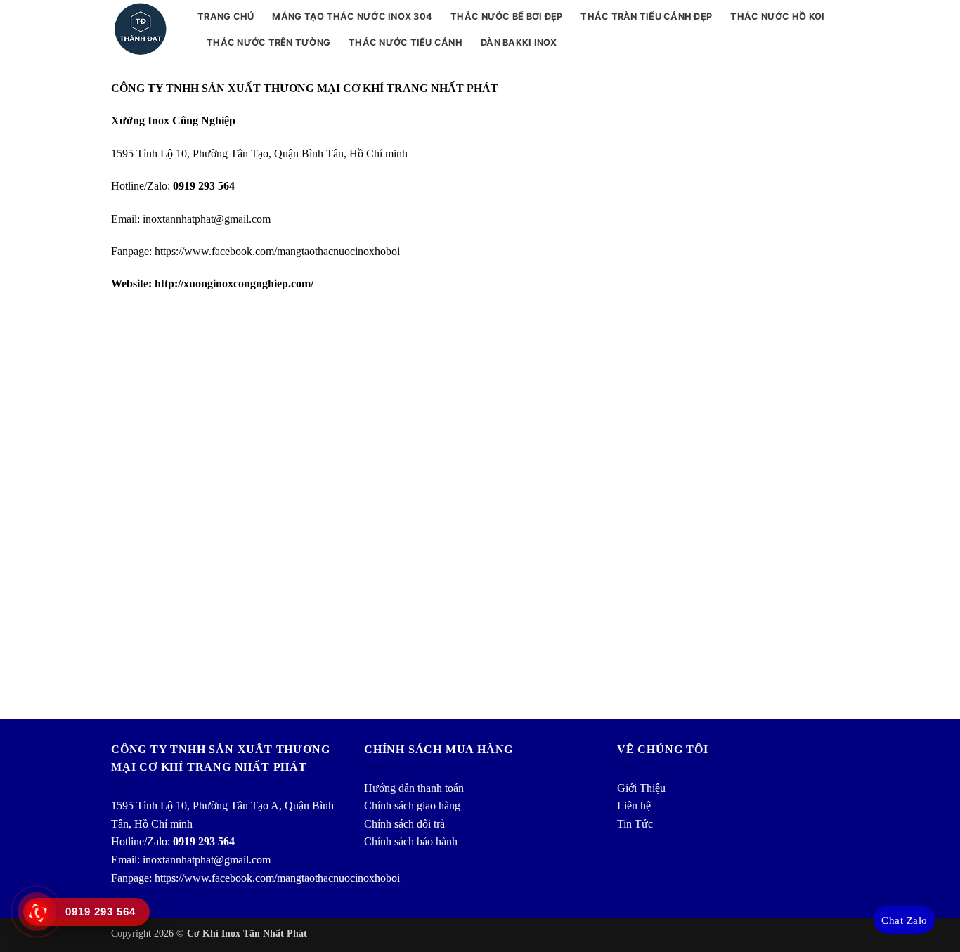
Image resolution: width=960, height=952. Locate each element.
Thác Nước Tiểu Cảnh (405, 42)
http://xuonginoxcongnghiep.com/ (232, 283)
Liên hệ (634, 805)
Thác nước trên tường (268, 42)
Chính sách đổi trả (404, 824)
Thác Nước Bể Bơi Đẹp (506, 16)
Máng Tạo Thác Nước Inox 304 (352, 16)
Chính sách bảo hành (411, 841)
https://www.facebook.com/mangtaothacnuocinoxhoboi (277, 251)
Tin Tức (635, 824)
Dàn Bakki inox (519, 42)
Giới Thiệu (641, 788)
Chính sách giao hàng (412, 805)
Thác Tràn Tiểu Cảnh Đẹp (646, 16)
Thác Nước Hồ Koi (777, 16)
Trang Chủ (225, 16)
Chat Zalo (904, 920)
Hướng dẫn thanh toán (414, 788)
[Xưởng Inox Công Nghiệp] (143, 29)
